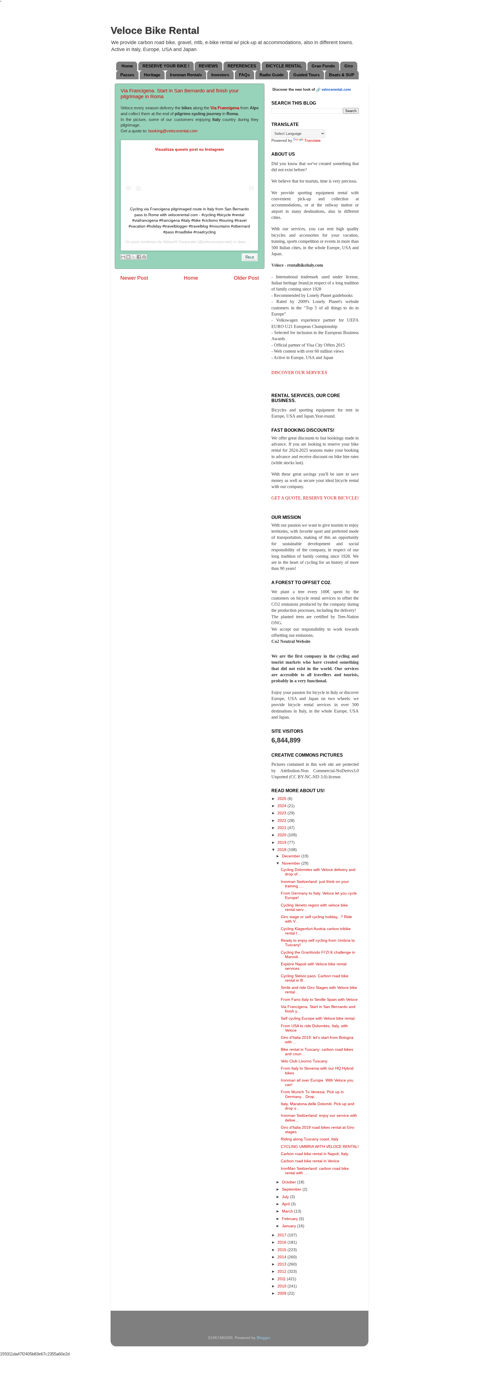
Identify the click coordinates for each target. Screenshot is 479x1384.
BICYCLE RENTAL (284, 66)
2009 (282, 1293)
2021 (282, 828)
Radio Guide (271, 74)
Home (127, 66)
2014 (282, 1257)
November (291, 863)
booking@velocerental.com (173, 131)
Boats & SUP (341, 74)
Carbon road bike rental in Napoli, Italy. (315, 1154)
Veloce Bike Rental (155, 30)
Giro (348, 66)
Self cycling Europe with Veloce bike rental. (318, 1018)
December (291, 856)
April (286, 1204)
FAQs (244, 74)
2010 (282, 1286)
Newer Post (134, 278)
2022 (282, 821)
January (289, 1226)
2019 (282, 842)
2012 (282, 1271)
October (289, 1182)
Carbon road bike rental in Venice (310, 1161)
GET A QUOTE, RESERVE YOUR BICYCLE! (315, 498)
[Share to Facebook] (139, 257)
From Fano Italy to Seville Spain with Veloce (319, 999)
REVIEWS (208, 66)
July (286, 1197)
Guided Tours (306, 74)
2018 (282, 850)
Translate (312, 140)
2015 (282, 1250)
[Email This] (123, 257)
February (290, 1219)
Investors (220, 74)
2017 (282, 1235)
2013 (282, 1264)
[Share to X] (133, 257)
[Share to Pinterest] (144, 257)
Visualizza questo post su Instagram (189, 149)
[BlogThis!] (128, 257)
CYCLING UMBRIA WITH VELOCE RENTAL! (320, 1147)
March (288, 1211)
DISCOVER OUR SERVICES (299, 372)
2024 (282, 806)
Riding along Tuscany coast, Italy (309, 1139)
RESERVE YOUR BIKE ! (165, 66)
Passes (127, 74)
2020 (282, 835)
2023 (282, 813)
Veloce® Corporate (179, 241)
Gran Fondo (323, 66)
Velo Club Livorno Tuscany (304, 1061)
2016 (282, 1242)
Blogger (263, 1338)
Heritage (152, 74)
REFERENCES (242, 66)
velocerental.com (336, 89)
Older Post (246, 278)
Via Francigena (224, 108)
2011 (282, 1279)
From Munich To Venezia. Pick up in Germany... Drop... (312, 1094)
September (292, 1189)
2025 (282, 799)
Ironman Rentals (186, 74)
